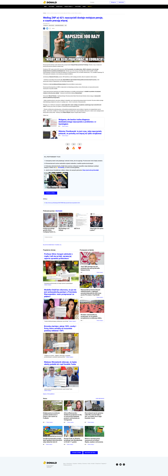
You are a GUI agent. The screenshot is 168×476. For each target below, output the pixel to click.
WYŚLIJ (53, 28)
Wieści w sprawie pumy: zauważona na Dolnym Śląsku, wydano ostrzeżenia (94, 440)
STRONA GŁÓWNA (76, 452)
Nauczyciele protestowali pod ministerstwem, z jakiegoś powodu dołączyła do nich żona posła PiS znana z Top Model (91, 292)
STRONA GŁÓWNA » (51, 193)
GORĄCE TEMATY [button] (68, 6)
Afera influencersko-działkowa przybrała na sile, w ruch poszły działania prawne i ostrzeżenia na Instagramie (73, 416)
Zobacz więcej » (65, 126)
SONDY (84, 6)
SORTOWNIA (51, 6)
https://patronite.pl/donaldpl (90, 170)
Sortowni (59, 211)
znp (65, 25)
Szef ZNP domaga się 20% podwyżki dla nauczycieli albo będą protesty (90, 268)
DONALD (44, 13)
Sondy (89, 463)
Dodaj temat (98, 463)
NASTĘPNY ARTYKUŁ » (90, 452)
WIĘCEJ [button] (89, 6)
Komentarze (69, 463)
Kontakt (92, 463)
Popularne (75, 463)
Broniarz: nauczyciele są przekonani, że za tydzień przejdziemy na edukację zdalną (91, 316)
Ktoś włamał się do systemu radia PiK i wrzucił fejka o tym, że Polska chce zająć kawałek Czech (94, 415)
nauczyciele (51, 25)
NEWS (45, 6)
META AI (77, 228)
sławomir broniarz (59, 25)
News (64, 463)
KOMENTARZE (59, 6)
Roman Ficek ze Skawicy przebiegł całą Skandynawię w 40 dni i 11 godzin (73, 440)
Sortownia (61, 167)
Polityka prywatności (67, 465)
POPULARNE (78, 6)
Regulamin (104, 463)
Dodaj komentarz (48, 237)
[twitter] (47, 28)
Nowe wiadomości (100, 398)
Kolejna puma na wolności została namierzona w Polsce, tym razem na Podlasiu (51, 415)
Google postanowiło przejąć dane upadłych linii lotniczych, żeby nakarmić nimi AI (52, 440)
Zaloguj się (113, 2)
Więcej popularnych (48, 394)
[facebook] (44, 28)
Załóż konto (121, 2)
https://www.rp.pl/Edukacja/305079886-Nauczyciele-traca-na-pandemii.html (62, 202)
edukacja (46, 25)
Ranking (79, 463)
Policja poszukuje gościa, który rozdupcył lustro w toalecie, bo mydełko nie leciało (50, 232)
